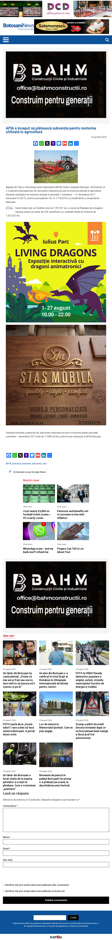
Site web (7, 860)
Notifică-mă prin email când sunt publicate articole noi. (35, 891)
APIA (8, 463)
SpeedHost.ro (63, 926)
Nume (7, 837)
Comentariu (10, 806)
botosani (16, 463)
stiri (45, 463)
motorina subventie (32, 463)
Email (6, 848)
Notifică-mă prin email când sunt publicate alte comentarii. (37, 885)
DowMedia (84, 926)
